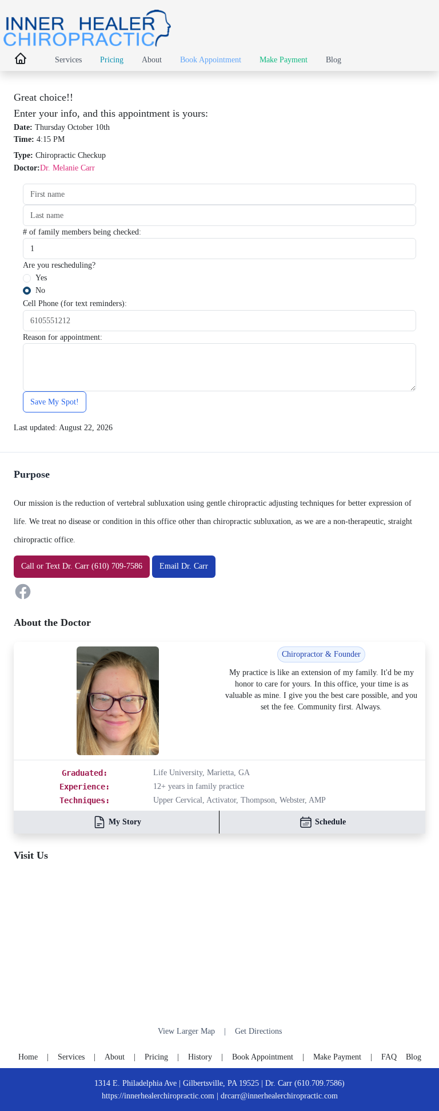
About (152, 59)
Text (53, 565)
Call (27, 565)
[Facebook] (219, 591)
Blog (333, 59)
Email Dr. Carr (183, 565)
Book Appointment (210, 59)
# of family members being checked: (82, 231)
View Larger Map (186, 1031)
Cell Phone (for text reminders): (75, 303)
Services (68, 59)
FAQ (389, 1056)
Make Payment (284, 59)
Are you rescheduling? (59, 264)
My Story (125, 822)
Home (28, 1056)
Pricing (111, 59)
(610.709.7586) (319, 1083)
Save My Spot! (54, 401)
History (200, 1056)
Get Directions (258, 1031)
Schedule (330, 822)
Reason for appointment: (62, 337)
